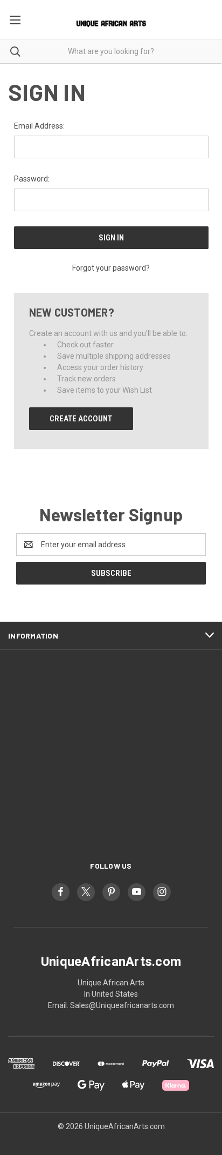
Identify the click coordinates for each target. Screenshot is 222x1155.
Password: (32, 178)
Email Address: (39, 126)
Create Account (81, 419)
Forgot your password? (111, 268)
